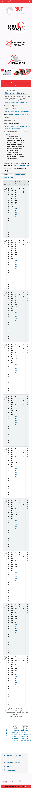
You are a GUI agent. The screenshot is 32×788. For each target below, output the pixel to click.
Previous (6, 731)
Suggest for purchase (12, 762)
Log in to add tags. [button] (23, 165)
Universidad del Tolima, (17, 114)
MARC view (10, 93)
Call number (16, 183)
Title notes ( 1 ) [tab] (20, 174)
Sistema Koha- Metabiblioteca (14, 786)
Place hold (8, 755)
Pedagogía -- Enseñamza (12, 128)
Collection (12, 184)
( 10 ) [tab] (7, 174)
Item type (5, 183)
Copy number (20, 183)
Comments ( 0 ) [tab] (8, 177)
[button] (2, 1)
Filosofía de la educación (19, 126)
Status (24, 184)
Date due (28, 183)
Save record (9, 766)
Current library (8, 183)
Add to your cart (10, 759)
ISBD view (22, 93)
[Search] (16, 85)
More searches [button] (10, 770)
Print (19, 755)
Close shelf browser (19, 716)
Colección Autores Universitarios (18, 111)
